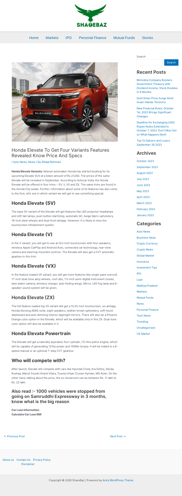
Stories (147, 38)
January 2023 (145, 215)
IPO (69, 38)
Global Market (145, 255)
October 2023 (145, 161)
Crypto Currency (147, 243)
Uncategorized (146, 327)
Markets (52, 38)
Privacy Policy (42, 459)
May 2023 (143, 191)
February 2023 (146, 209)
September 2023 (147, 167)
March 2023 (144, 203)
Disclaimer (28, 464)
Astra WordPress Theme (118, 480)
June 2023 (143, 185)
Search (141, 56)
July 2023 (143, 179)
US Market (143, 333)
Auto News (20, 162)
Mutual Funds (124, 38)
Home (34, 38)
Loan (140, 279)
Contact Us (23, 459)
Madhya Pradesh (147, 285)
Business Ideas (146, 237)
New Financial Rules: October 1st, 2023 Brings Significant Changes (155, 112)
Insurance (143, 261)
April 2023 (143, 197)
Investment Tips (147, 267)
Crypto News (145, 249)
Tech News (144, 315)
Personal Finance (92, 38)
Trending (142, 321)
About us (8, 459)
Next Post (118, 436)
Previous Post (14, 436)
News (31, 162)
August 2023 (145, 173)
